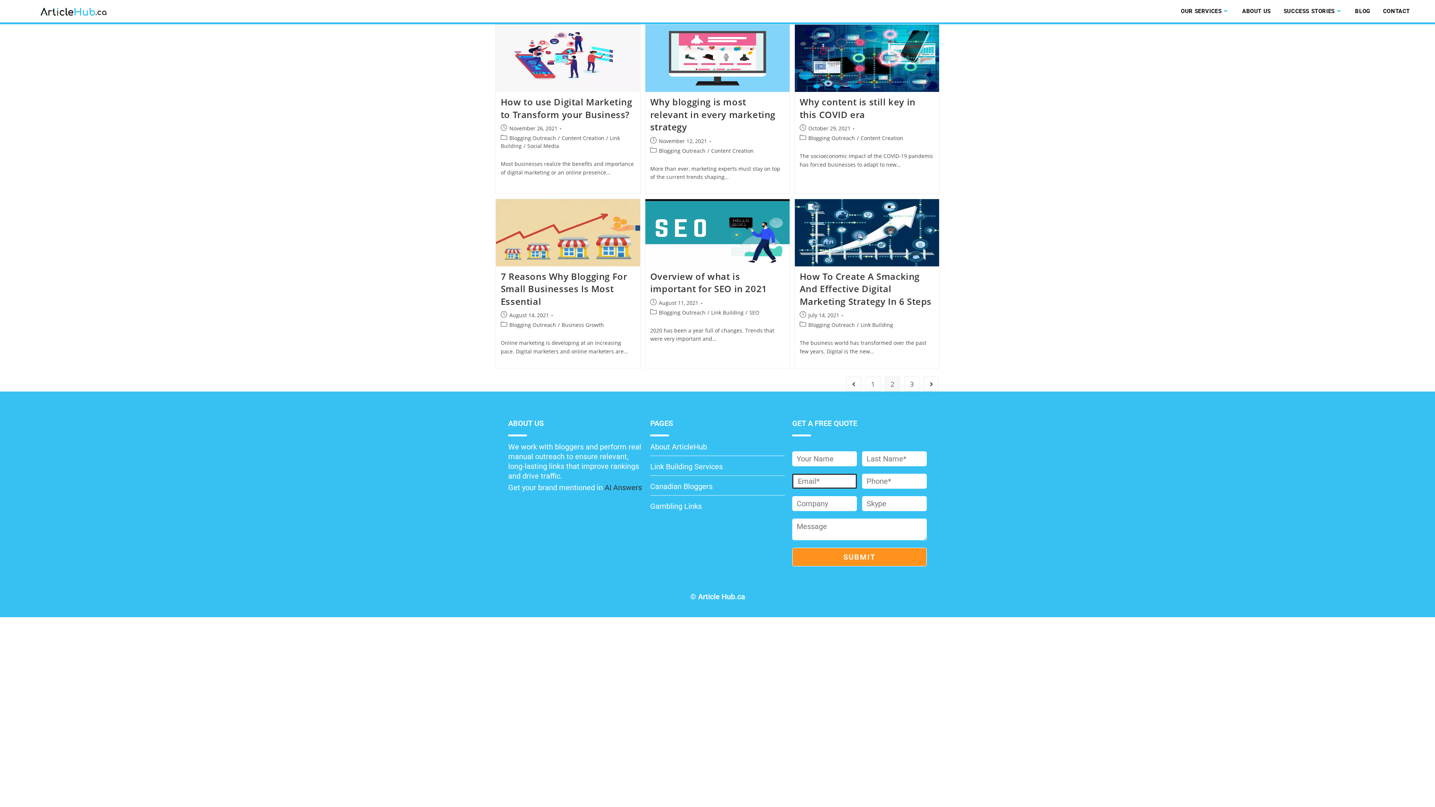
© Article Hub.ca (717, 596)
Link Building (727, 312)
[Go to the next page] (931, 384)
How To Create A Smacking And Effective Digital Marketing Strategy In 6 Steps (866, 288)
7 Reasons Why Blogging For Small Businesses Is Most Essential (564, 288)
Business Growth (583, 324)
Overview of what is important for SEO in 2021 (708, 282)
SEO (754, 312)
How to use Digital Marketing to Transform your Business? (566, 108)
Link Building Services (686, 466)
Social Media (543, 145)
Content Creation (583, 138)
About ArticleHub (678, 446)
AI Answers (623, 487)
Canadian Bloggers (681, 486)
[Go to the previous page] (853, 384)
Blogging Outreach (532, 138)
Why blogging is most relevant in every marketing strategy (712, 114)
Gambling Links (676, 506)
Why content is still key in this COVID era (858, 108)
